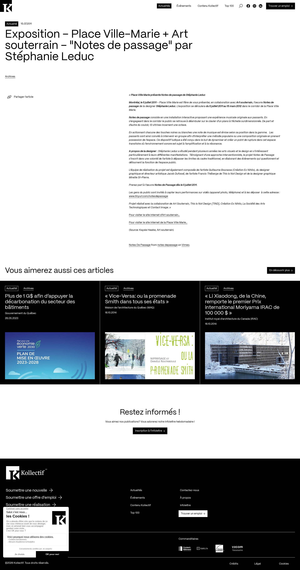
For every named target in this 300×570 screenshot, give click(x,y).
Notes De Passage (139, 245)
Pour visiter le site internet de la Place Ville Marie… (158, 222)
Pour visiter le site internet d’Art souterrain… (154, 215)
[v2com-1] (237, 548)
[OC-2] (220, 548)
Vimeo (185, 245)
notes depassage (168, 245)
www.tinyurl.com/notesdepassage (148, 196)
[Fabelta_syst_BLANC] (202, 548)
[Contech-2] (185, 548)
